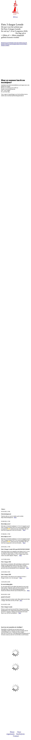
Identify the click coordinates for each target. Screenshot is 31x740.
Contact (16, 736)
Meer (15, 517)
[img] (15, 7)
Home (12, 732)
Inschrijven (20, 734)
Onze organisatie (13, 733)
